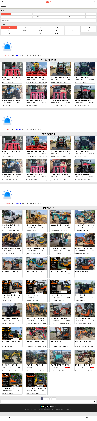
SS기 (9, 30)
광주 (59, 13)
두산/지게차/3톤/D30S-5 (11, 390)
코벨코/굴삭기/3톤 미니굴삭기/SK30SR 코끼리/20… (61, 367)
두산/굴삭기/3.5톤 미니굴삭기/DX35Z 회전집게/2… (61, 344)
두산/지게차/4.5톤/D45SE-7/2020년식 (12, 321)
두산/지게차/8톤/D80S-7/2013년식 (85, 274)
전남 (59, 16)
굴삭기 (40, 33)
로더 (88, 30)
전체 (9, 27)
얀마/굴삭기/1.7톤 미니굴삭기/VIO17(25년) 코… (36, 344)
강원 (16, 16)
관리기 (88, 27)
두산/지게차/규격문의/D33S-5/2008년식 (36, 297)
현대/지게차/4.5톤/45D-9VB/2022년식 (85, 297)
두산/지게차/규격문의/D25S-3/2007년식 (61, 297)
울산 (80, 13)
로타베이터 (25, 30)
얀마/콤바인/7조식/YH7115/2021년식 (36, 103)
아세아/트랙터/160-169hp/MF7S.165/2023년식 (85, 103)
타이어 (56, 33)
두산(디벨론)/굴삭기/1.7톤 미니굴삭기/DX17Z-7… (12, 274)
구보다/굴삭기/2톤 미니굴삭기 (36, 274)
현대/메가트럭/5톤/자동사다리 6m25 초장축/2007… (12, 227)
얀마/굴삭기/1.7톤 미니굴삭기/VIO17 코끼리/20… (85, 367)
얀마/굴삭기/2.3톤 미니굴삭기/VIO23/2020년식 (12, 367)
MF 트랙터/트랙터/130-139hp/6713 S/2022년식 (61, 79)
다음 (53, 398)
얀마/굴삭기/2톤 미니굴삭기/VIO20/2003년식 (85, 227)
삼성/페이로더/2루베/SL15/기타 (36, 227)
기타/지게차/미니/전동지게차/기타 (61, 251)
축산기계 (40, 30)
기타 (72, 33)
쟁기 (56, 30)
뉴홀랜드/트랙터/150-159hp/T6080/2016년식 (12, 103)
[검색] (94, 401)
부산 (27, 13)
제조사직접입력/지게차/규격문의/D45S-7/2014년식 (12, 297)
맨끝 (55, 398)
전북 (48, 16)
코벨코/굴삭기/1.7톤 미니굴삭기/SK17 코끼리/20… (36, 367)
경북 (70, 16)
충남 (38, 16)
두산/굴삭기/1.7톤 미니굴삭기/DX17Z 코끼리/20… (85, 344)
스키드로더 (9, 33)
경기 (6, 16)
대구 (38, 13)
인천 (48, 13)
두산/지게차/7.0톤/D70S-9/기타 (11, 344)
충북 (27, 16)
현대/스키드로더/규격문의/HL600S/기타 (12, 251)
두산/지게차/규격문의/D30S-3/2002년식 (36, 390)
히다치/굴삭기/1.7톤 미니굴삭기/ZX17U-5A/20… (61, 321)
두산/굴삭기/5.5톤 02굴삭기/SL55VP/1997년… (85, 251)
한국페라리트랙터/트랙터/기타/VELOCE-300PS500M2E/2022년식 (36, 79)
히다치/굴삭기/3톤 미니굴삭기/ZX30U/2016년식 (85, 321)
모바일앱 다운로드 (53, 406)
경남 (80, 16)
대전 (70, 13)
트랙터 (25, 27)
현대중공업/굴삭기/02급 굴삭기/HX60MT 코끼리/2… (36, 321)
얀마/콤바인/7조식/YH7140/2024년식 (12, 79)
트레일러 (72, 30)
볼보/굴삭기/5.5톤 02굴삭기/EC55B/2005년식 (36, 251)
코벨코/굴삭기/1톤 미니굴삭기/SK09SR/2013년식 (61, 227)
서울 (16, 13)
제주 (91, 16)
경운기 (72, 27)
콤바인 (40, 27)
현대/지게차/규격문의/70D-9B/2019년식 (61, 274)
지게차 (25, 33)
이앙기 (56, 27)
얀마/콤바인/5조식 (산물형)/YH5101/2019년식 (61, 103)
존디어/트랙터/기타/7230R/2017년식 (85, 79)
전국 (6, 13)
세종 (91, 13)
